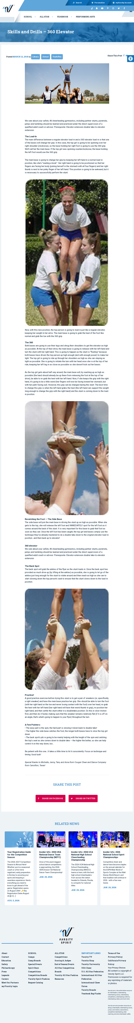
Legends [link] (5, 975)
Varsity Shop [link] (87, 960)
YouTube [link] (102, 8)
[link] (130, 58)
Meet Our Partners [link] (10, 982)
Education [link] (6, 960)
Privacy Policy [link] (115, 957)
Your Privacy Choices (116, 968)
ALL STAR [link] (59, 953)
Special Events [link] (35, 964)
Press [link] (4, 971)
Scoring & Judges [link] (63, 960)
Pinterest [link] (107, 8)
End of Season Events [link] (64, 964)
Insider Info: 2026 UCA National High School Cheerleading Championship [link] (82, 856)
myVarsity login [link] (10, 986)
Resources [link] (59, 979)
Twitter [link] (118, 8)
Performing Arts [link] (85, 16)
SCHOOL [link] (32, 953)
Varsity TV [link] (86, 957)
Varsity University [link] (90, 964)
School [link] (28, 16)
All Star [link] (44, 16)
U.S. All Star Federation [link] (92, 971)
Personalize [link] (100, 3)
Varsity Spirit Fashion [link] (39, 979)
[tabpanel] (19, 868)
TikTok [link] (91, 8)
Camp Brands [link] (34, 960)
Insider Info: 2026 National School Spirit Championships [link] (113, 855)
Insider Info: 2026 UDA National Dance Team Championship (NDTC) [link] (50, 855)
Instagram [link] (113, 8)
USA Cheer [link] (86, 968)
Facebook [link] (124, 8)
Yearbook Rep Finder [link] (91, 993)
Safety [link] (5, 964)
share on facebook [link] (52, 798)
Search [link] (79, 3)
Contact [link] (5, 957)
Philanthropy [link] (8, 968)
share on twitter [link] (85, 798)
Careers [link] (5, 979)
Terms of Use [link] (114, 953)
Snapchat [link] (96, 8)
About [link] (4, 953)
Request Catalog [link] (35, 982)
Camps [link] (31, 957)
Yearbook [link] (62, 16)
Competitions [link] (34, 971)
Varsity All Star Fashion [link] (66, 975)
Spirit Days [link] (33, 968)
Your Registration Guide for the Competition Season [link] (19, 855)
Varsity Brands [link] (88, 990)
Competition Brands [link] (37, 975)
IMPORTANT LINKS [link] (90, 953)
